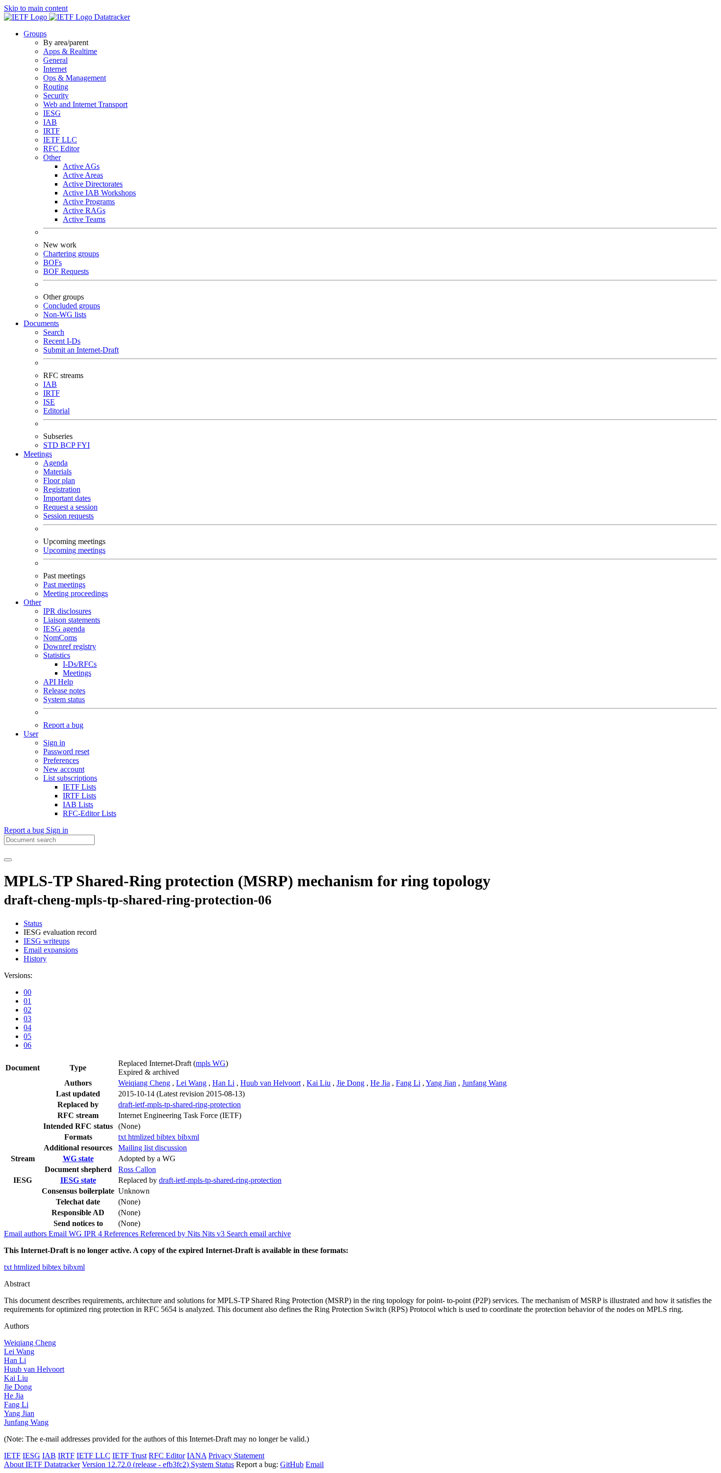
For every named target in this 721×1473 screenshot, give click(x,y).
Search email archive (259, 1233)
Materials (57, 471)
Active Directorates (93, 184)
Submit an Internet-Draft (81, 350)
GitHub (292, 1464)
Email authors (26, 1233)
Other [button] (32, 602)
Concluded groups (71, 305)
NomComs (60, 637)
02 (27, 1010)
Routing (55, 86)
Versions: (18, 975)
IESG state (78, 1180)
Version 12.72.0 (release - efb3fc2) (136, 1464)
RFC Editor (61, 148)
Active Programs (89, 201)
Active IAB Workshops (99, 193)
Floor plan (59, 480)
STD (51, 445)
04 (27, 1027)
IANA (196, 1455)
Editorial (56, 411)
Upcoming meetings (74, 550)
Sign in (54, 742)
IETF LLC (60, 140)
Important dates (67, 498)
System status (64, 699)
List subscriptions (70, 778)
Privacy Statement (236, 1455)
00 (27, 992)
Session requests (68, 516)
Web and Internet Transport (85, 104)
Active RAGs (84, 210)
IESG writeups (47, 941)
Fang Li (408, 1083)
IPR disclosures (67, 611)
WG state (78, 1158)
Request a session (70, 507)
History (35, 959)
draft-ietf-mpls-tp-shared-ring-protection (179, 1104)
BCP (68, 445)
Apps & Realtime (70, 51)
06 (27, 1045)
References (122, 1233)
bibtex (167, 1137)
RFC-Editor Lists (89, 813)
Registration (61, 489)
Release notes (64, 690)
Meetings (77, 673)
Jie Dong (350, 1083)
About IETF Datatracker (42, 1464)
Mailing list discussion (152, 1148)
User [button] (31, 734)
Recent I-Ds (61, 341)
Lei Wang (191, 1083)
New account (63, 769)
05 (27, 1036)
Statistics (56, 655)
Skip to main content (36, 8)
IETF (12, 1455)
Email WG (66, 1233)
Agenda (55, 463)
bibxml (188, 1137)
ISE (49, 402)
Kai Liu (319, 1083)
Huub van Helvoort (270, 1083)
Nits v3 (214, 1233)
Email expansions (51, 950)
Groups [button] (35, 33)
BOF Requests (66, 271)
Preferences (61, 760)
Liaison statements (71, 620)
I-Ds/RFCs (80, 664)
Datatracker (111, 17)
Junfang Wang (484, 1083)
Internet (55, 69)
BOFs (52, 262)
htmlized (142, 1137)
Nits (194, 1233)
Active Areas (83, 175)
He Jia (380, 1083)
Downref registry (69, 646)
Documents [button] (41, 323)
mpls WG (211, 1063)
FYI (83, 445)
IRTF (51, 131)
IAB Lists (78, 804)
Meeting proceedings (75, 593)
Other (52, 157)
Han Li (223, 1083)
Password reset (66, 751)
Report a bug (63, 725)
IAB (50, 122)
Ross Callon (137, 1169)
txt (123, 1137)
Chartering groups (71, 253)
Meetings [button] (38, 454)
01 (27, 1001)
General (55, 60)
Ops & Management (74, 78)
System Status (212, 1464)
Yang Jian (441, 1083)
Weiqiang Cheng (144, 1083)
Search (53, 332)
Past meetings (64, 584)
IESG (52, 113)
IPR (94, 1233)
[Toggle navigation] (8, 859)
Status (33, 923)
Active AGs (81, 166)
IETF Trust (129, 1455)
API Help (58, 682)
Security (56, 95)
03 (27, 1018)
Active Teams (84, 219)
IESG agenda (64, 629)
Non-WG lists (64, 314)
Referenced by (163, 1233)
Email (315, 1464)
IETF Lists (79, 787)
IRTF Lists (79, 795)
